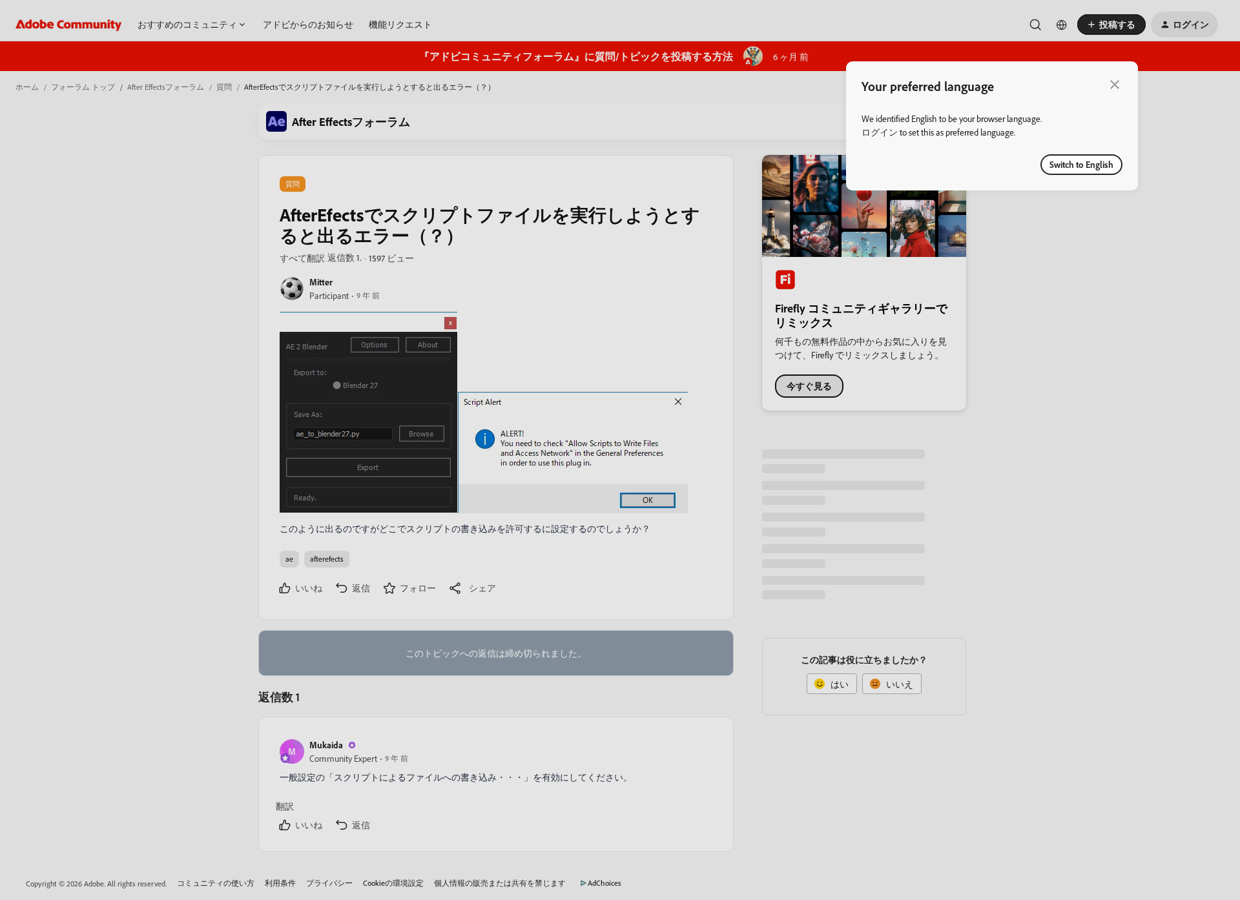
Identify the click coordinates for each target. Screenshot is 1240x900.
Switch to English (1081, 164)
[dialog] (992, 125)
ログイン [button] (880, 132)
